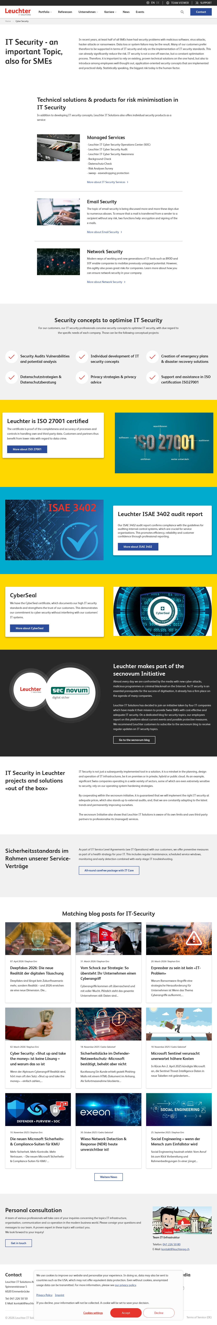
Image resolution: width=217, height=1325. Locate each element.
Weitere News (108, 1177)
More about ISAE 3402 (138, 546)
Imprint (59, 1295)
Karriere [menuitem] (109, 12)
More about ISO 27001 (27, 449)
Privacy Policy (44, 1295)
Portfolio (44, 12)
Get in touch (18, 1243)
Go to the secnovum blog (134, 740)
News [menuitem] (126, 12)
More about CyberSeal (29, 628)
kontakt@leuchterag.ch (175, 1249)
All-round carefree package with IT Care (109, 870)
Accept (126, 1313)
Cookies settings (93, 1313)
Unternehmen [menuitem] (87, 12)
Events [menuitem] (140, 12)
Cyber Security (22, 21)
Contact (201, 12)
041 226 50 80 (171, 1244)
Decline (158, 1313)
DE (157, 2)
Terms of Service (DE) (199, 1317)
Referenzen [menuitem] (65, 12)
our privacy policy (125, 1285)
